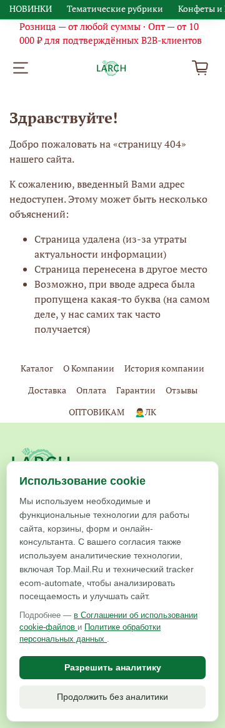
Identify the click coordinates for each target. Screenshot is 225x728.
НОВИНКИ (30, 8)
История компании (164, 368)
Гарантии (136, 390)
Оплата (91, 390)
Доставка (47, 390)
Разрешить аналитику (112, 667)
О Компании (88, 368)
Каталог (37, 368)
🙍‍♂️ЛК (145, 412)
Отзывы (182, 390)
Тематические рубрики (115, 8)
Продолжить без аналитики (112, 697)
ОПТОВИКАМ (96, 412)
